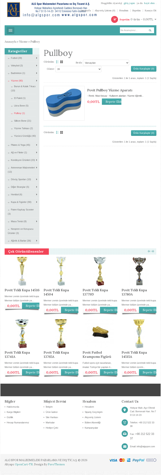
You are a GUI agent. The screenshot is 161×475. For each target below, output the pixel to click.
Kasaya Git (150, 10)
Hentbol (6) (16, 194)
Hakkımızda (13, 406)
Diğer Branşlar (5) (20, 187)
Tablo (62, 61)
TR (31, 464)
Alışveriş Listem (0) (105, 10)
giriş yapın (129, 3)
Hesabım (123, 10)
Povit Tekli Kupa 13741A (17, 354)
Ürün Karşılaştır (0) (143, 68)
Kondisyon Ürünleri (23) (23, 160)
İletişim (49, 406)
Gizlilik (10, 417)
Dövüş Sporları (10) (21, 179)
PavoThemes (56, 464)
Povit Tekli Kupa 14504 (56, 292)
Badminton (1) (18, 73)
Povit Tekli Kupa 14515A (134, 354)
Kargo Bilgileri (13, 412)
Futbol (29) (16, 58)
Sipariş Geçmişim (94, 412)
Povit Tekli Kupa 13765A (56, 354)
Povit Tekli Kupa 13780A (134, 292)
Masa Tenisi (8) (19, 221)
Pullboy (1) (19, 113)
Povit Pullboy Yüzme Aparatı (109, 90)
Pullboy (35, 41)
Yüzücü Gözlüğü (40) (25, 136)
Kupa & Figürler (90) (21, 202)
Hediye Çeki (52, 427)
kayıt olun (149, 3)
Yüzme (23, 41)
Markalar (50, 422)
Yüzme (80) (17, 80)
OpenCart (21, 464)
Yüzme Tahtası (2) (23, 128)
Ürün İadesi (51, 412)
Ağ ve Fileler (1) (19, 152)
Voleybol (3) (17, 65)
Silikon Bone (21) (22, 120)
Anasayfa (86, 10)
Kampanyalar (91, 427)
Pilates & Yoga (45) (20, 145)
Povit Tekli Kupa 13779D (95, 292)
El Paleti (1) (20, 98)
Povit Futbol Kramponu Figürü (97, 354)
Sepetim (136, 10)
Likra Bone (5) (21, 105)
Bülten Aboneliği (92, 422)
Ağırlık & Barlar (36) (21, 240)
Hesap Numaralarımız (18, 422)
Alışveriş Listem (93, 417)
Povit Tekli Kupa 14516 (22, 290)
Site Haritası (52, 417)
